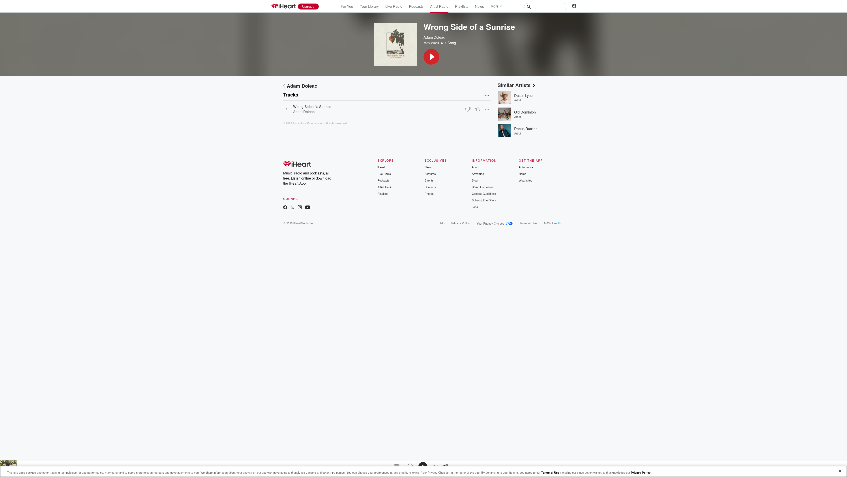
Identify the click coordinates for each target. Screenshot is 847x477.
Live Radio (393, 6)
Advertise (478, 174)
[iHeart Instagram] (300, 207)
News (479, 6)
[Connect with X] (292, 207)
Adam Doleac (434, 37)
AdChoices (550, 223)
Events (429, 180)
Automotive (526, 167)
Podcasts (416, 6)
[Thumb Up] (478, 109)
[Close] (840, 471)
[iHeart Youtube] (307, 207)
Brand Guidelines (483, 187)
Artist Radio (439, 6)
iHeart (381, 167)
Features (430, 174)
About (475, 167)
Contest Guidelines (484, 193)
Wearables (525, 180)
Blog (475, 180)
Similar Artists (514, 85)
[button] (431, 57)
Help (441, 223)
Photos (429, 193)
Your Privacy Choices (490, 223)
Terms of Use (528, 223)
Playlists (461, 6)
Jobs (475, 207)
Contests (430, 187)
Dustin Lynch (524, 95)
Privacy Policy (460, 223)
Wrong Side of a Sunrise (312, 106)
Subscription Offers (484, 200)
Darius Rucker (525, 128)
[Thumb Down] (468, 109)
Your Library (369, 6)
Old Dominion (525, 112)
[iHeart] (283, 6)
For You (347, 6)
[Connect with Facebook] (285, 207)
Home (522, 174)
